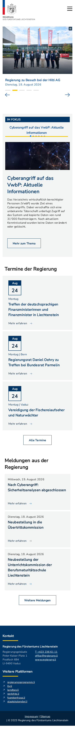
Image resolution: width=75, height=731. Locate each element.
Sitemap (45, 716)
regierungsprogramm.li (21, 682)
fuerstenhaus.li (16, 697)
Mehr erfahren (17, 503)
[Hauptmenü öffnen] (69, 8)
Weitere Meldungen (37, 600)
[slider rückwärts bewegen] (7, 95)
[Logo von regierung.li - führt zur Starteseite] (19, 10)
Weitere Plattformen (18, 671)
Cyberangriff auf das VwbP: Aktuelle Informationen (37, 130)
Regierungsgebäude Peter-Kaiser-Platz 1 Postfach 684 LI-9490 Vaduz (15, 657)
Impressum (31, 716)
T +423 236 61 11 (46, 652)
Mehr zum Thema (24, 243)
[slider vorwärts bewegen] (67, 95)
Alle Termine (37, 440)
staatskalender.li (17, 701)
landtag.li (13, 690)
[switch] (70, 28)
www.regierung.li (45, 659)
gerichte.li (13, 694)
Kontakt (8, 636)
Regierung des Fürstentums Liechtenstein (30, 646)
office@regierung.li (46, 655)
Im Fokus (14, 119)
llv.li (9, 686)
